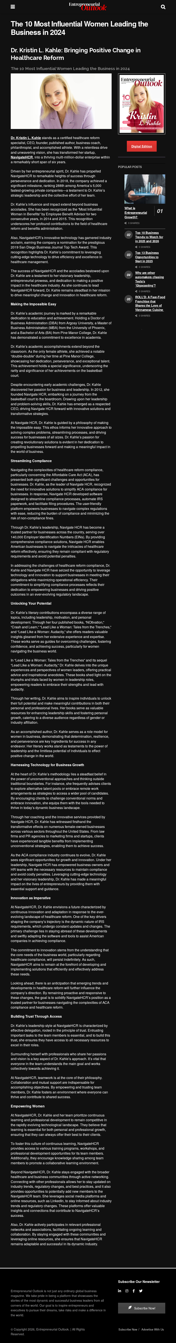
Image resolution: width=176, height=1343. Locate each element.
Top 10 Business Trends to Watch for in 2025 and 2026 (149, 236)
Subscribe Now (127, 1329)
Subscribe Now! (144, 1308)
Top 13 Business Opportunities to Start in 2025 (147, 256)
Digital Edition (141, 146)
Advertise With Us (152, 1329)
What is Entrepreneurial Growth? (135, 212)
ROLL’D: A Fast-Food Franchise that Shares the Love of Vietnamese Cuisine (150, 303)
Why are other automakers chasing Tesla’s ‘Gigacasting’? (149, 278)
